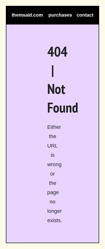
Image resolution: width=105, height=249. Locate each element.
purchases (60, 15)
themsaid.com (27, 15)
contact (85, 15)
